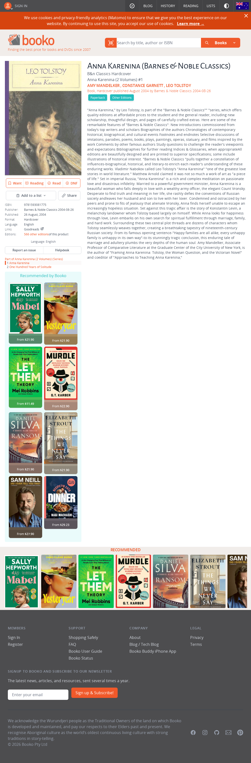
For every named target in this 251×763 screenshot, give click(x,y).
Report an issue (24, 250)
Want (17, 183)
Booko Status (81, 658)
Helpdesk (62, 250)
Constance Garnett (142, 85)
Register (15, 644)
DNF (74, 183)
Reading (190, 5)
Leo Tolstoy (178, 85)
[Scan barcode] (111, 43)
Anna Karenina (19, 263)
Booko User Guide (85, 651)
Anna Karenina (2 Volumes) (33, 259)
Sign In (21, 5)
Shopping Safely (83, 637)
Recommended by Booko (43, 275)
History (168, 5)
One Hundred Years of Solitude (30, 267)
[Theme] (226, 6)
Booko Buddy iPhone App (152, 651)
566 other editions (36, 234)
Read (56, 183)
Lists (211, 5)
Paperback (97, 97)
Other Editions (122, 97)
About (135, 637)
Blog (147, 5)
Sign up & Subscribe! (94, 692)
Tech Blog (150, 644)
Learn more (190, 23)
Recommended (126, 549)
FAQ (72, 644)
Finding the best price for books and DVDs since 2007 (49, 49)
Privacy (196, 637)
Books (221, 42)
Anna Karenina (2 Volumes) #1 (115, 79)
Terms (196, 644)
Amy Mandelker (103, 85)
